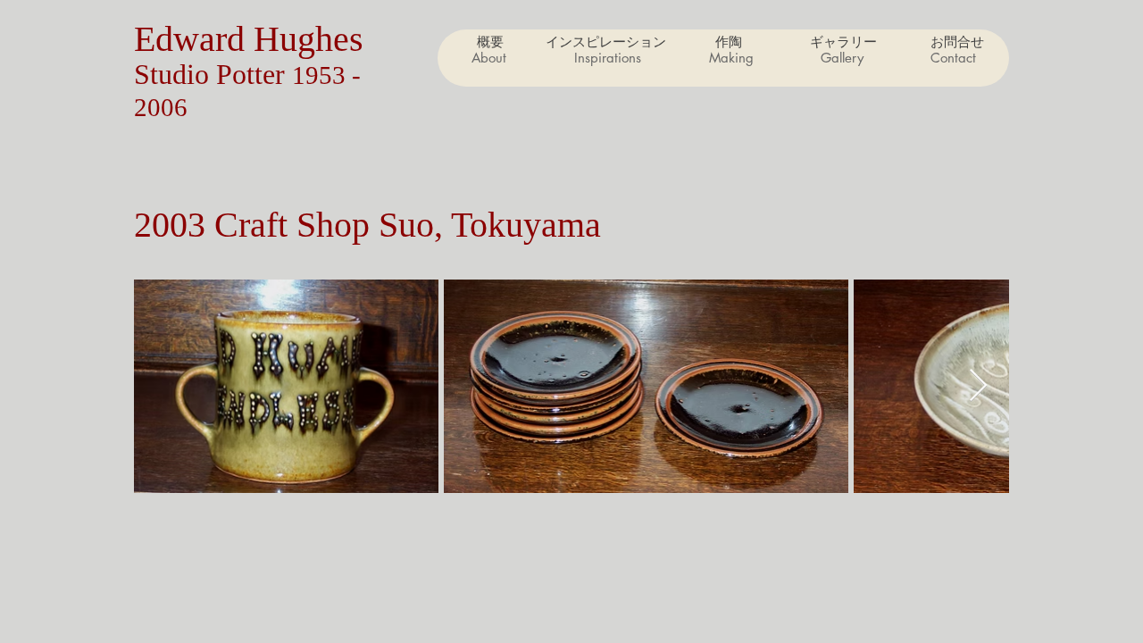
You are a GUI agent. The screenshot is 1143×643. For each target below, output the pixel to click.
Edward (194, 39)
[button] (730, 58)
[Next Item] (978, 386)
